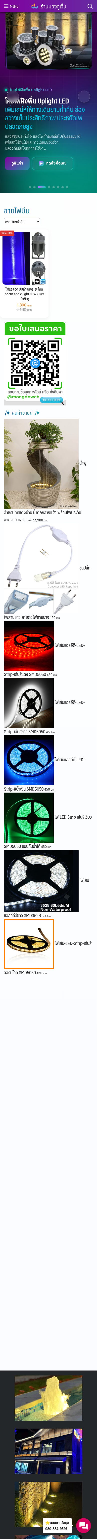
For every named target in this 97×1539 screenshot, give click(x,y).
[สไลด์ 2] (34, 187)
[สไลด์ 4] (49, 187)
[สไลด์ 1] (30, 187)
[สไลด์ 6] (58, 187)
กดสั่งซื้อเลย (56, 163)
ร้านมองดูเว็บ (53, 6)
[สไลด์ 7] (62, 187)
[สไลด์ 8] (67, 187)
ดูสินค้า (17, 163)
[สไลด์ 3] (42, 187)
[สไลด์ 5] (53, 187)
